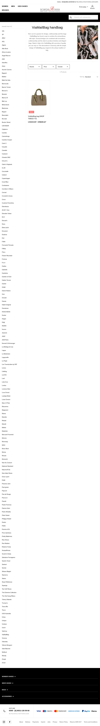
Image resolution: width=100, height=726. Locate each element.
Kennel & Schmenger (8, 343)
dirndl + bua (5, 210)
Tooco (4, 610)
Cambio (4, 133)
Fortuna (4, 259)
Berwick (4, 94)
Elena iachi (5, 227)
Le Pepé (4, 361)
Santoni (4, 564)
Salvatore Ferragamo (8, 557)
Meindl (4, 424)
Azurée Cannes (7, 69)
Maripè (4, 420)
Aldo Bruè (5, 48)
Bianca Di (5, 97)
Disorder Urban (6, 213)
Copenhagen (6, 178)
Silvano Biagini (6, 571)
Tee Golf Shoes (6, 589)
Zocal (3, 662)
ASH (3, 59)
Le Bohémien (6, 354)
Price (45, 66)
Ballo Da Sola (6, 80)
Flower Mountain (7, 255)
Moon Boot (5, 448)
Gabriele (4, 269)
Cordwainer (5, 185)
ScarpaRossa (6, 550)
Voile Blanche (6, 648)
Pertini (4, 522)
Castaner (5, 154)
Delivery (27, 722)
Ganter (4, 283)
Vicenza (4, 638)
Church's (4, 161)
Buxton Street (6, 122)
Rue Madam (6, 543)
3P (3, 34)
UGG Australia (6, 613)
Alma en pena (6, 52)
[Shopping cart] (97, 5)
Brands (32, 66)
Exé (3, 238)
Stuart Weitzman (7, 582)
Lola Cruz (5, 382)
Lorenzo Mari (6, 389)
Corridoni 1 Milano (7, 189)
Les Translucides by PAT (9, 364)
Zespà (4, 659)
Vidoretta (5, 641)
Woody (4, 655)
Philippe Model (6, 519)
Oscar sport (5, 476)
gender (60, 66)
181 (3, 31)
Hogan (4, 319)
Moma (4, 452)
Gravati (4, 297)
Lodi (3, 378)
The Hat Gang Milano (8, 596)
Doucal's (4, 220)
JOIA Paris (5, 340)
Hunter (4, 315)
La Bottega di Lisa (7, 347)
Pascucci (4, 497)
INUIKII (4, 326)
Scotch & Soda (6, 554)
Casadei (4, 150)
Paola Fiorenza (6, 505)
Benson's (5, 90)
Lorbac (4, 385)
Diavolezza (5, 206)
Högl (3, 322)
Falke (3, 241)
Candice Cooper (7, 140)
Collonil (4, 175)
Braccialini (5, 115)
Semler (4, 568)
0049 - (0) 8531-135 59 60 (19, 711)
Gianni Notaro (6, 290)
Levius (4, 368)
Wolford (4, 652)
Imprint (43, 722)
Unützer (4, 624)
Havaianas (5, 308)
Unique (4, 620)
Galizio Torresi (6, 280)
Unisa (3, 617)
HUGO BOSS (6, 312)
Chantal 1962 (6, 157)
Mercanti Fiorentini (7, 434)
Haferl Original (6, 304)
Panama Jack (6, 483)
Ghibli (3, 287)
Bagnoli (4, 73)
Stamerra (5, 575)
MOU (3, 445)
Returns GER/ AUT (76, 722)
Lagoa (4, 350)
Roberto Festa (6, 547)
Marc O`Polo (6, 403)
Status (4, 578)
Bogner (4, 111)
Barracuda (5, 83)
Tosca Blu (5, 606)
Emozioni (5, 231)
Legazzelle (5, 357)
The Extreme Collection (9, 592)
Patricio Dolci (6, 508)
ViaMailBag (5, 634)
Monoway (5, 441)
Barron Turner (6, 87)
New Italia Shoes (7, 473)
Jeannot (4, 333)
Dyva (3, 224)
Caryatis (4, 147)
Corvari (4, 192)
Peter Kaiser (6, 515)
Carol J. (4, 143)
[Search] (71, 17)
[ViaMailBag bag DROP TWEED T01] (39, 97)
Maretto (4, 417)
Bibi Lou (4, 101)
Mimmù (4, 438)
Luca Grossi (5, 392)
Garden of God (6, 276)
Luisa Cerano (6, 399)
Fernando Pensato (7, 245)
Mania (4, 413)
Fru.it (3, 262)
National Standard (7, 466)
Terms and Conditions (90, 722)
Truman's (5, 603)
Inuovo (4, 329)
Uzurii (3, 627)
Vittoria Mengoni (7, 645)
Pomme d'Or (6, 529)
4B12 (3, 38)
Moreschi (5, 459)
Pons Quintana (6, 533)
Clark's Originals (7, 164)
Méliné (4, 427)
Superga (4, 585)
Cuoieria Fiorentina (8, 203)
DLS (3, 217)
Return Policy (63, 722)
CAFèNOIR (5, 126)
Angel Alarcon (6, 55)
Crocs (4, 199)
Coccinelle (5, 171)
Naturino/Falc (6, 469)
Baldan (4, 76)
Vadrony (4, 631)
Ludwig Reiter (6, 396)
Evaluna (4, 234)
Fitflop (4, 248)
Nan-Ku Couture (7, 462)
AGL (3, 41)
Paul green (5, 487)
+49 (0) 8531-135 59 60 (68, 2)
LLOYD (4, 375)
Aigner (4, 45)
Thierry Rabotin (7, 599)
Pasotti (4, 501)
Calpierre (5, 129)
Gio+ (3, 294)
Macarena (5, 406)
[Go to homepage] (50, 9)
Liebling (4, 371)
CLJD (3, 168)
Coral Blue (5, 182)
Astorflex (4, 62)
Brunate (4, 119)
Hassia (4, 301)
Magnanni (5, 410)
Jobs (48, 722)
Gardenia (5, 273)
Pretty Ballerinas (7, 536)
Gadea (4, 266)
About (21, 722)
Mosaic (4, 455)
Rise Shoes (5, 540)
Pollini (4, 526)
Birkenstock (5, 104)
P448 (3, 480)
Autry (3, 66)
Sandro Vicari (6, 561)
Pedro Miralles (6, 512)
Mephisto (5, 431)
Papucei (4, 490)
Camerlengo (6, 136)
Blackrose (5, 108)
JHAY (3, 336)
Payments (36, 722)
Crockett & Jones (7, 196)
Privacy (55, 722)
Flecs (3, 252)
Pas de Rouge (6, 494)
